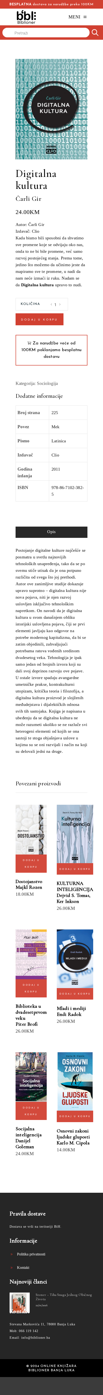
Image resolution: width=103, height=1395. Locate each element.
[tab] (51, 532)
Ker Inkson (68, 901)
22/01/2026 (41, 1305)
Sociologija (47, 383)
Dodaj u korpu (39, 319)
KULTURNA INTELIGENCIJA (75, 886)
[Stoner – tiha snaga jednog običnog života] (20, 1303)
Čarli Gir (28, 199)
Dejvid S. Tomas (73, 895)
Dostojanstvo (29, 881)
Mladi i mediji (71, 1008)
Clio (55, 455)
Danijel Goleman (25, 1144)
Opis (51, 531)
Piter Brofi (27, 1024)
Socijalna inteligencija (29, 1132)
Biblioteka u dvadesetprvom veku (31, 1012)
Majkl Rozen (29, 887)
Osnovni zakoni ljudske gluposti (73, 1134)
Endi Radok (69, 1014)
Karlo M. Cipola (73, 1143)
